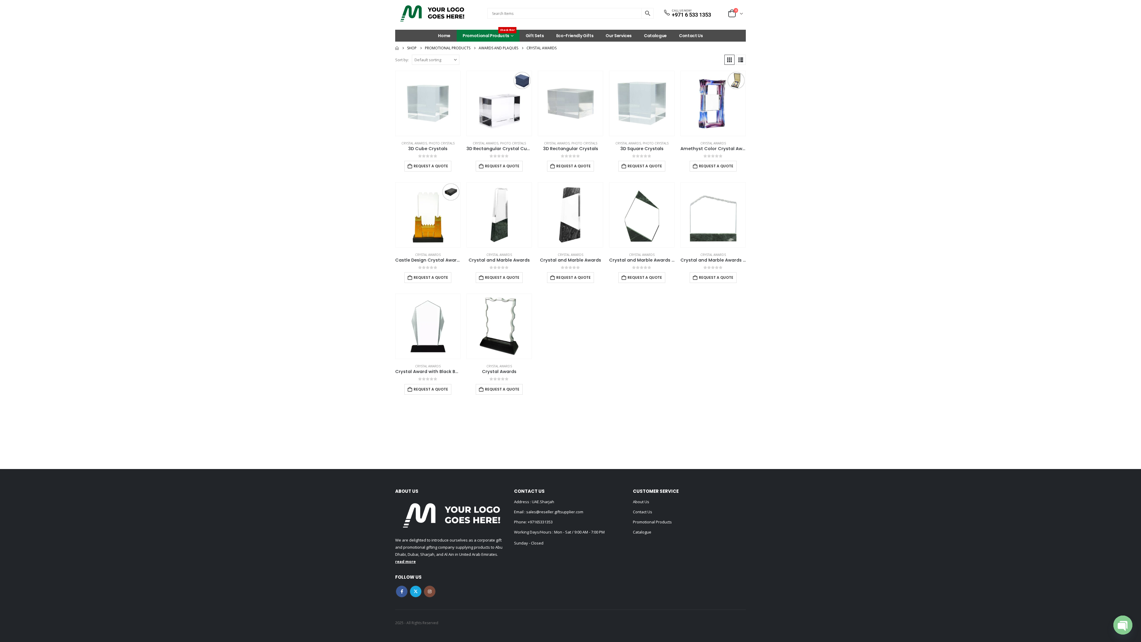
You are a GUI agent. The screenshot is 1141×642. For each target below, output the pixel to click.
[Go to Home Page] (397, 48)
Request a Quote (431, 166)
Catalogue (655, 36)
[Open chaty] (1122, 625)
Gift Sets (535, 36)
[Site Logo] (432, 13)
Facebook (402, 591)
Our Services (619, 36)
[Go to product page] (427, 103)
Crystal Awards (414, 143)
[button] (729, 60)
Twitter (416, 591)
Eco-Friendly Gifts (575, 36)
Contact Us (691, 36)
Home (444, 36)
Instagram (430, 591)
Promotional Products (489, 34)
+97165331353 (540, 522)
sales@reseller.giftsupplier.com (554, 511)
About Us (641, 501)
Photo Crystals (442, 143)
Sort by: (402, 59)
